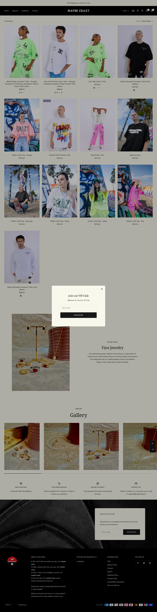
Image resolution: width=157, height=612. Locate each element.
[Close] (102, 289)
